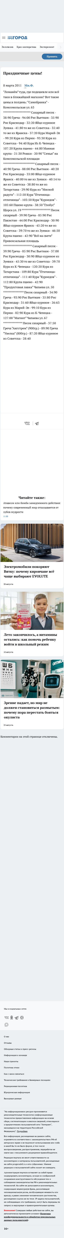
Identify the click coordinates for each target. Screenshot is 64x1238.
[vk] (27, 423)
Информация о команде (15, 1055)
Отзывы (8, 1043)
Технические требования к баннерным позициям (27, 1080)
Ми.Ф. (29, 85)
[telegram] (38, 423)
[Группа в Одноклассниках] (11, 1017)
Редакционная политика (15, 1086)
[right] (60, 47)
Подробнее (22, 1131)
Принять (52, 56)
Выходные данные (13, 1098)
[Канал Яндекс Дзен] (21, 1017)
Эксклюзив (7, 46)
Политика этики (11, 1067)
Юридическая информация (17, 1092)
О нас (6, 1036)
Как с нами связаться (14, 1074)
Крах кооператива (26, 46)
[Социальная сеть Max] (6, 1024)
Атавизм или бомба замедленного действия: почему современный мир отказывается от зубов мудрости (32, 509)
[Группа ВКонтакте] (6, 1017)
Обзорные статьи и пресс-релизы (20, 1049)
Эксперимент (47, 46)
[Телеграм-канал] (16, 1017)
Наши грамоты (11, 1061)
